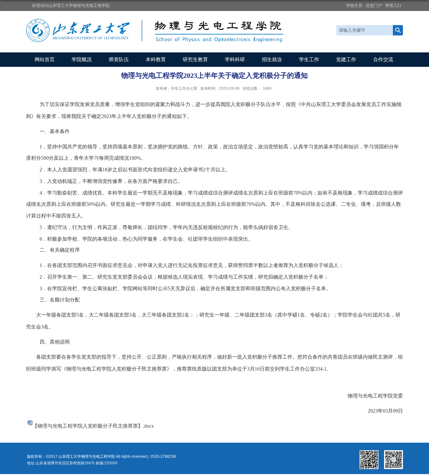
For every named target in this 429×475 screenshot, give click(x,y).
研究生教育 (195, 59)
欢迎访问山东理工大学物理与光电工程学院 (71, 5)
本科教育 (156, 59)
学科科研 (235, 59)
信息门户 (374, 5)
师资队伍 (119, 59)
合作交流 (383, 59)
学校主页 (354, 5)
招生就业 (272, 59)
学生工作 (309, 59)
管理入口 (393, 5)
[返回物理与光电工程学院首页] (156, 26)
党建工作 (346, 59)
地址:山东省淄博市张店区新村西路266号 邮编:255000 (72, 463)
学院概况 (82, 59)
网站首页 (45, 59)
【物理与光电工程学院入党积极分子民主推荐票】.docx (93, 426)
